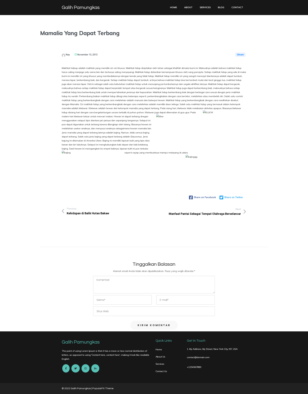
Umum (240, 54)
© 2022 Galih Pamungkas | (77, 388)
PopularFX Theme (103, 388)
